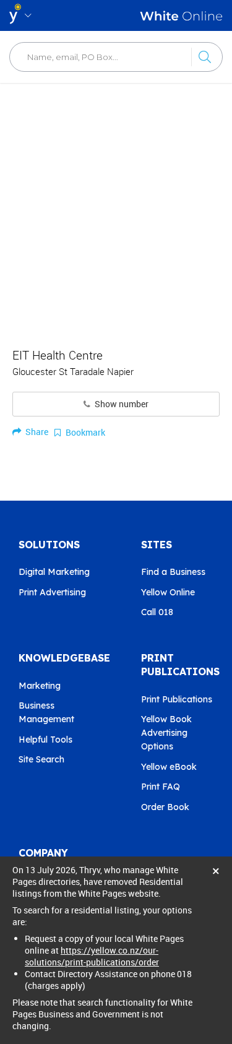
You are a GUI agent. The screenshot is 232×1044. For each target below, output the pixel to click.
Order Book (165, 807)
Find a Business (173, 571)
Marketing (40, 685)
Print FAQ (160, 786)
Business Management (46, 712)
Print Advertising (52, 592)
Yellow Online (168, 592)
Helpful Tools (45, 739)
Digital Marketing (54, 571)
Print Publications (176, 699)
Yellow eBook (169, 766)
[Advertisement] (116, 209)
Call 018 (157, 612)
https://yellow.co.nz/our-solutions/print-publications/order (92, 956)
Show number (120, 404)
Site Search (41, 759)
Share (36, 432)
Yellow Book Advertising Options (166, 733)
